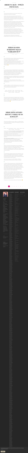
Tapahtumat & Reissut (16, 247)
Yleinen (11, 8)
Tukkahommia (16, 249)
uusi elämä (16, 255)
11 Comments (22, 118)
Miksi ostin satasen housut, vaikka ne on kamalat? (14, 114)
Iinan (15, 99)
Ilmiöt (16, 202)
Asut (16, 197)
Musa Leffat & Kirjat (16, 231)
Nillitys (16, 235)
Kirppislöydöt (16, 213)
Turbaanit (16, 250)
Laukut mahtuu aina (17, 221)
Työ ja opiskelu (17, 252)
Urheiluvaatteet (17, 254)
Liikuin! (16, 224)
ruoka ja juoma (16, 241)
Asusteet (16, 196)
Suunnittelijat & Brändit (17, 245)
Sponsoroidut (16, 243)
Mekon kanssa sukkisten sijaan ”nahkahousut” (14, 50)
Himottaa (16, 199)
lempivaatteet (16, 223)
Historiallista (16, 201)
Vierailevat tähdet (16, 259)
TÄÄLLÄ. (8, 78)
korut (16, 217)
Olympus (16, 236)
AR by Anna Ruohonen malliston (9, 138)
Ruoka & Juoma (17, 239)
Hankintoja (17, 198)
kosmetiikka (17, 218)
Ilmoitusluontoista (17, 204)
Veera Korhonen (16, 8)
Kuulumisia (17, 219)
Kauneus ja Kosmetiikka (17, 208)
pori (16, 237)
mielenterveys (16, 226)
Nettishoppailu (17, 233)
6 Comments (22, 8)
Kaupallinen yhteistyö (16, 210)
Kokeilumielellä (17, 216)
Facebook (4, 245)
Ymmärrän (2, 451)
